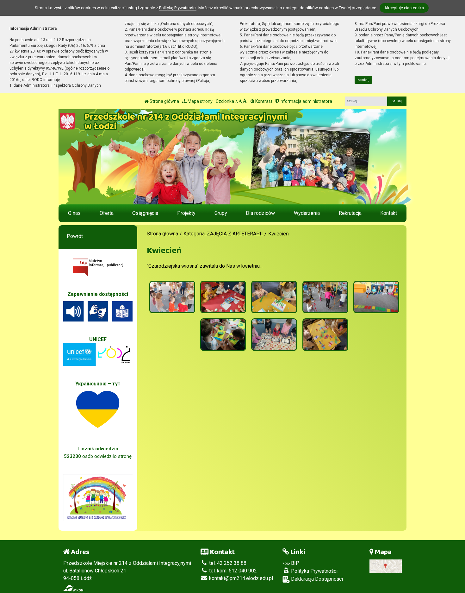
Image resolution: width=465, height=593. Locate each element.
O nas (74, 213)
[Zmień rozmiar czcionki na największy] (244, 101)
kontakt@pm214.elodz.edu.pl (240, 578)
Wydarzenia (307, 213)
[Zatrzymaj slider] (310, 193)
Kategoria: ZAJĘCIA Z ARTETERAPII (223, 234)
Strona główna (164, 101)
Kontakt (388, 213)
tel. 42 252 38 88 (227, 563)
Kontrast (263, 101)
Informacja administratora (305, 101)
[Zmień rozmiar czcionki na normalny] (236, 101)
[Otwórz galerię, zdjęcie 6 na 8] (223, 334)
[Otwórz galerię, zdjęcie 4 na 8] (325, 297)
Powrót (75, 236)
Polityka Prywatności (314, 571)
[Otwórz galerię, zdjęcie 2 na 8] (223, 297)
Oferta (107, 213)
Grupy (220, 213)
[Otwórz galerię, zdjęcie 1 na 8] (172, 297)
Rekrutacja (350, 213)
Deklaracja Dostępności (316, 579)
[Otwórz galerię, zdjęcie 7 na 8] (274, 334)
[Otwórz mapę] (385, 566)
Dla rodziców (260, 213)
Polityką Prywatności (177, 7)
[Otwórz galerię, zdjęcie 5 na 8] (376, 297)
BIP (294, 563)
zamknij (363, 80)
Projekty (186, 213)
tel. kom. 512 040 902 (232, 571)
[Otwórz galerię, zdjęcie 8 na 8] (325, 334)
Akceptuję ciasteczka (404, 7)
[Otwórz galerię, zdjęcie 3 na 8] (274, 297)
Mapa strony (200, 101)
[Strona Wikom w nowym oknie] (73, 588)
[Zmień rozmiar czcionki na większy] (240, 101)
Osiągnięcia (145, 213)
